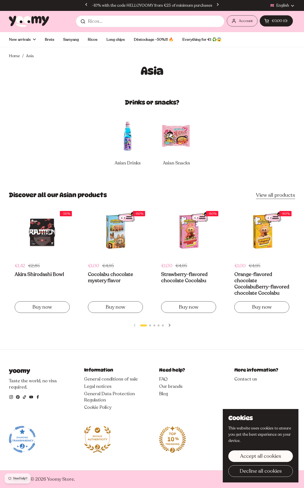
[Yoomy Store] (29, 21)
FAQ (163, 379)
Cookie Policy (97, 407)
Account (246, 20)
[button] (276, 20)
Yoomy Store (60, 479)
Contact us (245, 379)
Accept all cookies (260, 456)
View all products (275, 195)
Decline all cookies (261, 471)
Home (14, 56)
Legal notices (97, 386)
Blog (163, 394)
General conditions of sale (111, 379)
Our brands (170, 386)
